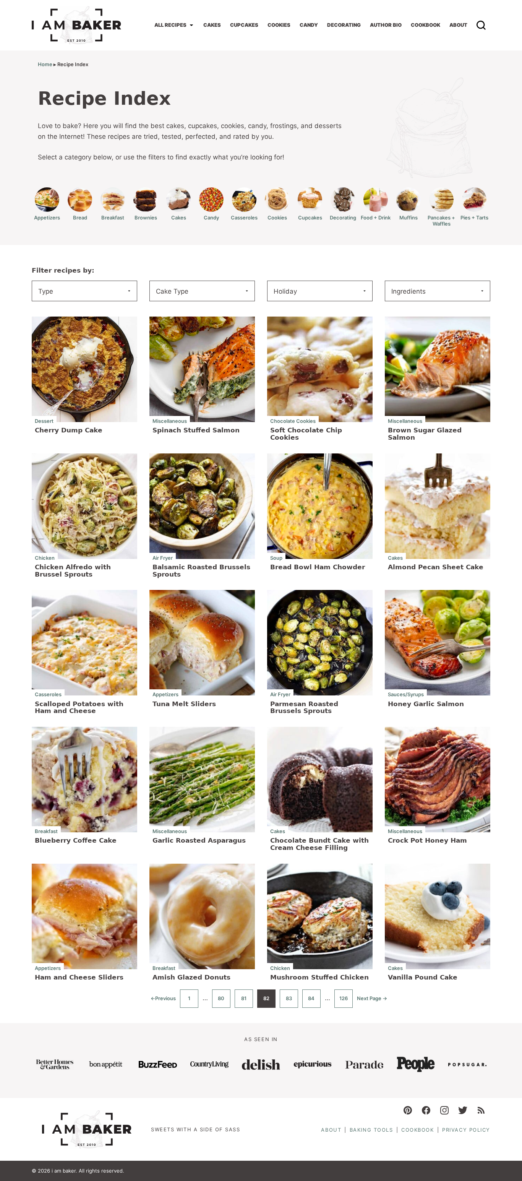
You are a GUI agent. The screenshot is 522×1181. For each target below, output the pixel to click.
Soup (276, 557)
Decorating (344, 25)
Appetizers (47, 217)
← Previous (163, 1001)
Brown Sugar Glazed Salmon (425, 433)
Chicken (45, 557)
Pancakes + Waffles (441, 220)
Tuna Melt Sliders (184, 704)
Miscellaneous (169, 421)
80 (224, 1001)
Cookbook (425, 25)
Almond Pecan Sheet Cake (435, 567)
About (458, 25)
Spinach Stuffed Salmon (196, 430)
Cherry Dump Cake (68, 430)
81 (247, 1001)
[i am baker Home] (76, 25)
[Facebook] (426, 1110)
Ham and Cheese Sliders (79, 977)
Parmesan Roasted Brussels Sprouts (304, 707)
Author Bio (386, 25)
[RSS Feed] (481, 1110)
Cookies (278, 25)
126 (346, 1001)
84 (314, 1001)
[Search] (481, 25)
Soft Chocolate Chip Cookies (306, 433)
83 (292, 1001)
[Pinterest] (408, 1110)
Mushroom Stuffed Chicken (319, 977)
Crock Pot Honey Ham (427, 840)
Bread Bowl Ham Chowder (317, 567)
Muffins (408, 217)
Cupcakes (244, 25)
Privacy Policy (466, 1130)
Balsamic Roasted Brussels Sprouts (201, 570)
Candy (309, 25)
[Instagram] (444, 1110)
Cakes (212, 25)
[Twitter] (463, 1110)
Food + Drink (376, 217)
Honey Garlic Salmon (426, 704)
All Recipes (170, 25)
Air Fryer (162, 557)
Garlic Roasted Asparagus (199, 840)
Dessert (44, 421)
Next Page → (372, 1001)
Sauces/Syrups (406, 694)
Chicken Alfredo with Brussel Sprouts (73, 570)
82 (269, 1001)
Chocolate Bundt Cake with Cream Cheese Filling (319, 844)
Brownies (146, 217)
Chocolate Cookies (293, 421)
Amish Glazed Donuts (191, 977)
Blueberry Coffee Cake (76, 840)
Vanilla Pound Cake (422, 977)
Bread (80, 217)
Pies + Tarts (474, 217)
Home (45, 64)
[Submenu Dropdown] (191, 25)
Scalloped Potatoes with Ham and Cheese (79, 707)
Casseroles (244, 217)
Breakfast (112, 217)
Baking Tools (371, 1130)
